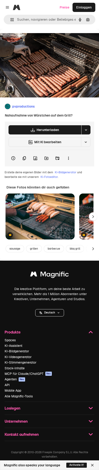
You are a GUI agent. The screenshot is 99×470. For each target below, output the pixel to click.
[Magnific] (49, 275)
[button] (49, 312)
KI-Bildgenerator (65, 172)
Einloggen (84, 7)
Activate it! (76, 465)
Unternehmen (16, 421)
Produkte (12, 332)
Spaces (10, 340)
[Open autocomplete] (10, 19)
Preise (64, 7)
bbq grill (75, 249)
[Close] (92, 465)
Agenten (14, 379)
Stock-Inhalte (15, 368)
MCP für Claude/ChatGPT (28, 374)
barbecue (54, 249)
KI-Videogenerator (18, 357)
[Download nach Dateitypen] (85, 129)
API (7, 385)
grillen (34, 249)
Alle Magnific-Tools (19, 396)
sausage (14, 249)
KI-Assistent (13, 346)
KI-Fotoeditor (49, 177)
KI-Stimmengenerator (20, 362)
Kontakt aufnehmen (22, 434)
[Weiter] (93, 216)
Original (29, 39)
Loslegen (12, 408)
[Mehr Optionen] (68, 158)
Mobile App (13, 390)
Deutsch (49, 312)
